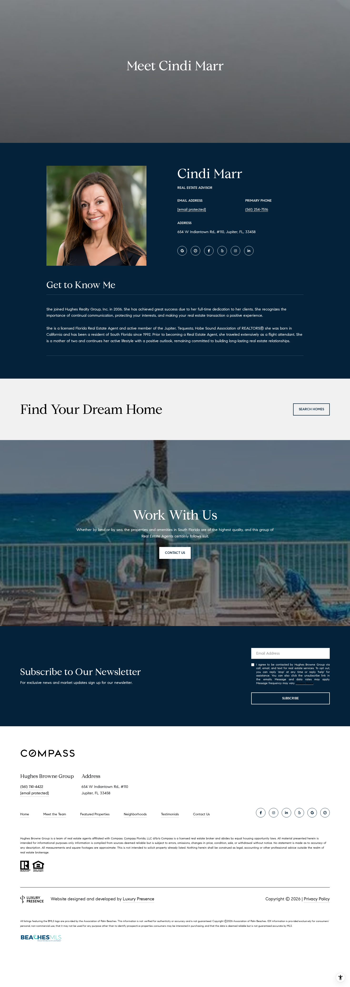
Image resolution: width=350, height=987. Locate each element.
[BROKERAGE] (195, 251)
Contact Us (201, 814)
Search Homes (311, 409)
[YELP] (222, 251)
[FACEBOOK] (209, 251)
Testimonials (170, 814)
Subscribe (290, 698)
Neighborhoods (135, 814)
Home (24, 814)
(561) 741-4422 (31, 786)
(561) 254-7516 (256, 209)
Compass (130, 838)
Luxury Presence (138, 899)
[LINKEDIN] (249, 251)
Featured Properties (95, 814)
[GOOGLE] (182, 251)
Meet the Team (54, 814)
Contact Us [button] (175, 553)
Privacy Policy (304, 683)
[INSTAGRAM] (235, 251)
